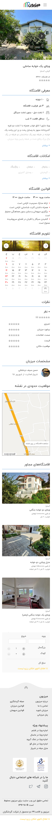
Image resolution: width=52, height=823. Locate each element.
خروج (23, 636)
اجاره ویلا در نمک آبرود (37, 739)
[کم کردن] (9, 648)
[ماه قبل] (45, 245)
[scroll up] (26, 687)
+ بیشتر (46, 145)
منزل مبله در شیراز (39, 748)
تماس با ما (43, 705)
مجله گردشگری (17, 701)
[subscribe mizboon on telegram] (38, 786)
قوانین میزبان (17, 705)
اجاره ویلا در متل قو (39, 743)
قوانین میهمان (17, 710)
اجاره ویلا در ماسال (39, 735)
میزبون (43, 696)
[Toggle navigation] (45, 5)
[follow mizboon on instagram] (46, 786)
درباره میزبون (41, 701)
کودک (42, 653)
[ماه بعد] (6, 245)
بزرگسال (41, 647)
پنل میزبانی (42, 714)
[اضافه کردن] (23, 648)
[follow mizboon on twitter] (31, 786)
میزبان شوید (42, 710)
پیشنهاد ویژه (40, 725)
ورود (43, 636)
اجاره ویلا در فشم (39, 730)
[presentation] (10, 36)
